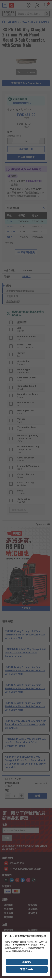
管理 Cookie (26, 969)
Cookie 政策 (10, 951)
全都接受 (26, 962)
